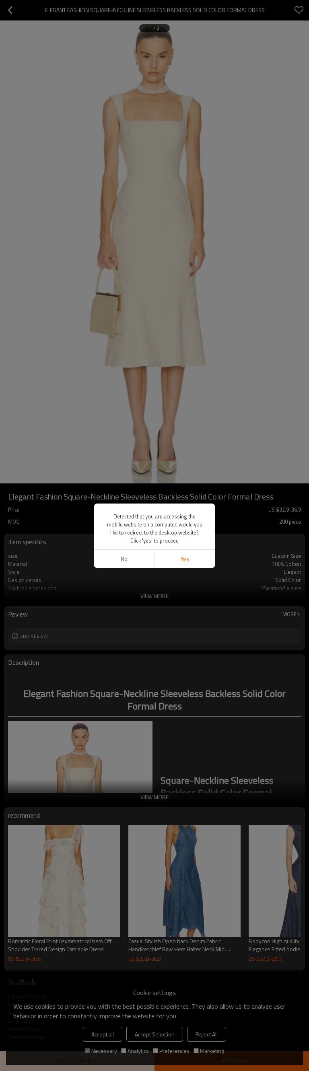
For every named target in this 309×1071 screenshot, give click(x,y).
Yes (185, 558)
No (124, 558)
